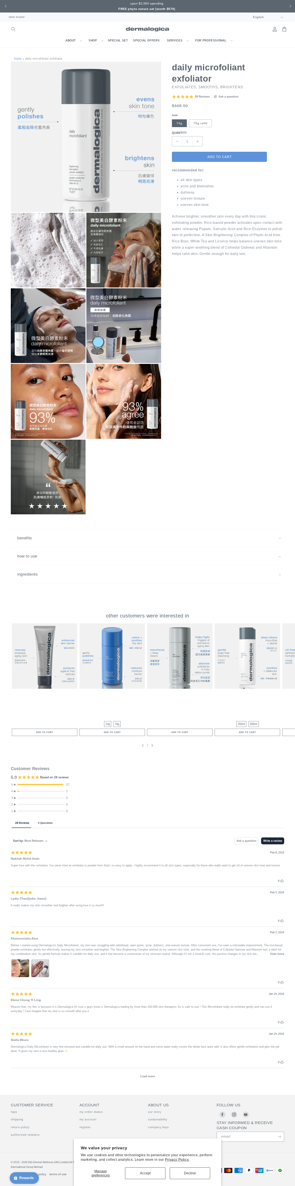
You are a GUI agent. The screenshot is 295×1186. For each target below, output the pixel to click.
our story (154, 1111)
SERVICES (174, 40)
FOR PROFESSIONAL (210, 40)
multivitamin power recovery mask (44, 694)
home (17, 58)
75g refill (200, 123)
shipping (17, 1119)
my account (88, 1119)
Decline (190, 1173)
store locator (17, 17)
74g (179, 123)
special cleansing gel (247, 694)
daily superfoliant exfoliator (179, 694)
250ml (241, 724)
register (85, 1127)
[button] (5, 6)
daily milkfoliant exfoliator (112, 694)
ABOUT (70, 40)
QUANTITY (179, 132)
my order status (91, 1111)
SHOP (93, 40)
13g (107, 724)
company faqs (158, 1127)
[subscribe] (279, 1137)
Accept (145, 1173)
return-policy (20, 1127)
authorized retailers (25, 1134)
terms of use (58, 1174)
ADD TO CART (44, 732)
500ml (253, 724)
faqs (14, 1111)
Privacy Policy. (177, 1159)
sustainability (157, 1119)
